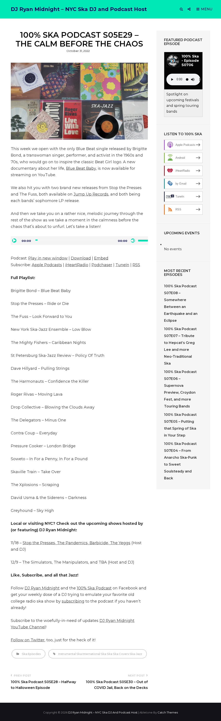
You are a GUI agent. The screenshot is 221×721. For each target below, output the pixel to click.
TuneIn (122, 265)
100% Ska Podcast (94, 588)
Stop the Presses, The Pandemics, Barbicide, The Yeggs (76, 543)
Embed (101, 258)
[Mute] (133, 240)
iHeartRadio (76, 265)
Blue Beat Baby (81, 168)
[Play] (14, 240)
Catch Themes (168, 712)
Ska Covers (121, 654)
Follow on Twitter (27, 640)
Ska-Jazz (135, 654)
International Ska (94, 654)
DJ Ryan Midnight (42, 588)
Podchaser (102, 265)
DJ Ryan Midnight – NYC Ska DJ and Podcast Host (79, 9)
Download (81, 258)
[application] (79, 240)
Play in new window (48, 258)
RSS (136, 265)
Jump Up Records (91, 194)
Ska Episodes (31, 654)
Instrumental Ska (70, 654)
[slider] (143, 240)
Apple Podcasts (47, 265)
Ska (109, 654)
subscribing (73, 601)
